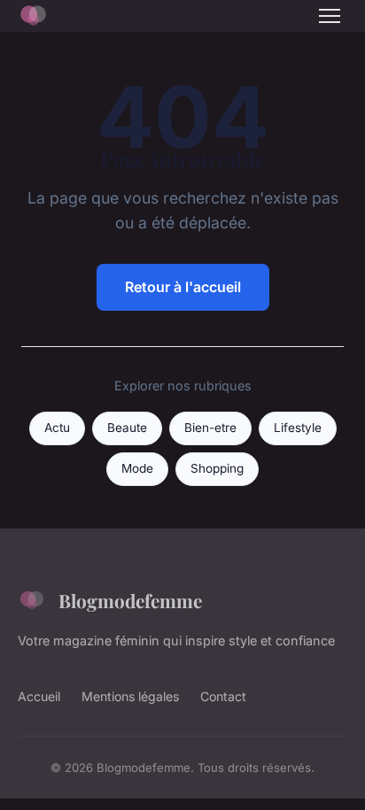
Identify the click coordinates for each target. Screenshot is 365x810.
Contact (223, 696)
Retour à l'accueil (183, 287)
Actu (57, 427)
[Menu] (329, 16)
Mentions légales (130, 696)
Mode (137, 468)
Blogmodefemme (130, 600)
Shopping (217, 468)
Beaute (127, 427)
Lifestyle (298, 427)
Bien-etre (210, 427)
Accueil (39, 696)
